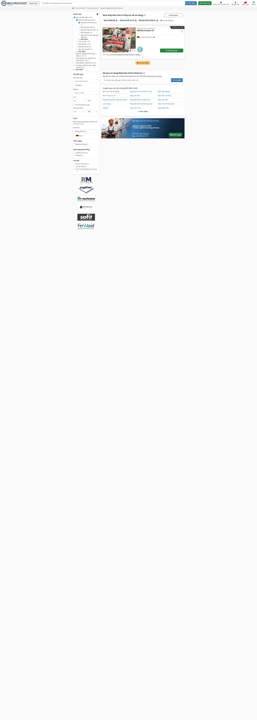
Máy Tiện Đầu (163, 100)
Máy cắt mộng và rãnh (89, 30)
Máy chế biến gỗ (84, 17)
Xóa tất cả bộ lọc (168, 20)
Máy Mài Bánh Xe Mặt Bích (140, 100)
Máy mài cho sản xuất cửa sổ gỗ (89, 36)
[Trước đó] (104, 40)
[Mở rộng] (142, 57)
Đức (80, 136)
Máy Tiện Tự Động (164, 95)
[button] (254, 3)
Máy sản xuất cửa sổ (86, 20)
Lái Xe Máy (107, 104)
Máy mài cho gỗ (85, 49)
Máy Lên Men (135, 95)
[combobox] (86, 131)
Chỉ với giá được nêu (82, 105)
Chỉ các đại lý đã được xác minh (86, 170)
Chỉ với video (81, 166)
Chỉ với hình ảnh (82, 164)
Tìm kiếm (191, 3)
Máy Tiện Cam (135, 108)
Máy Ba (105, 108)
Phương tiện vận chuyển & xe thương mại (86, 59)
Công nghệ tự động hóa (86, 63)
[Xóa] (116, 20)
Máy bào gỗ (84, 44)
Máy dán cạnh (84, 47)
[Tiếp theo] (134, 40)
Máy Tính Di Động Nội (166, 104)
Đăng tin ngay (175, 135)
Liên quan (174, 15)
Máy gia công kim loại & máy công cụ (85, 55)
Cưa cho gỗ (84, 41)
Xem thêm (143, 111)
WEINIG (79, 85)
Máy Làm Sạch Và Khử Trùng (141, 91)
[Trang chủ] (73, 8)
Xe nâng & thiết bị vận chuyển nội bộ (86, 66)
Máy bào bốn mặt (88, 27)
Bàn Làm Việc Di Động (111, 91)
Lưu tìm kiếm (143, 63)
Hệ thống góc (86, 32)
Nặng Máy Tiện (163, 108)
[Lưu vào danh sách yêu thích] (182, 31)
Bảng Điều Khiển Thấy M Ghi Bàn (115, 100)
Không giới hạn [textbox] (81, 131)
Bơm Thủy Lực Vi (109, 95)
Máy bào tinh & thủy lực (89, 24)
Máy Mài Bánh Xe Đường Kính (141, 104)
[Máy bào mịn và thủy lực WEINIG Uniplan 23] (119, 39)
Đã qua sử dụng (82, 144)
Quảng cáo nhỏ (82, 153)
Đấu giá (79, 155)
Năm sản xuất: (78, 108)
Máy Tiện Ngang (164, 91)
